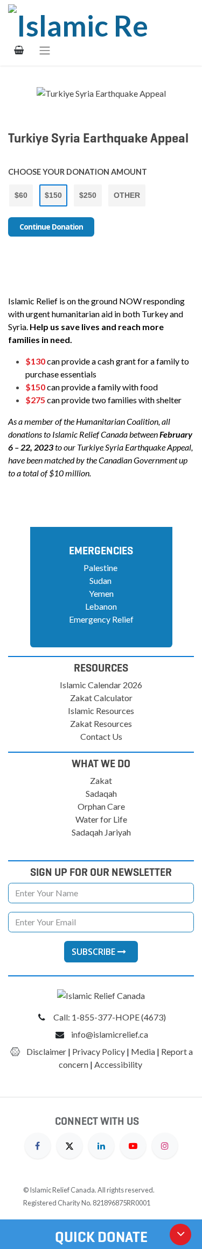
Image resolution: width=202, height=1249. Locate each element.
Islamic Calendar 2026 (101, 685)
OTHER (127, 195)
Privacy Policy (98, 1051)
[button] (101, 951)
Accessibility (119, 1064)
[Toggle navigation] (44, 50)
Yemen (101, 593)
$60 (21, 195)
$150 (53, 195)
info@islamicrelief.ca (109, 1034)
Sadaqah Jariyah (101, 832)
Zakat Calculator (101, 698)
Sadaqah (101, 793)
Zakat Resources (101, 723)
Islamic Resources (101, 710)
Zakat (101, 780)
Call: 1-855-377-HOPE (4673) (109, 1017)
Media (143, 1051)
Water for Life (101, 819)
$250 (87, 195)
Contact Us (101, 736)
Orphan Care (101, 806)
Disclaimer (46, 1051)
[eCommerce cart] (19, 50)
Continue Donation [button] (51, 227)
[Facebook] (38, 1144)
